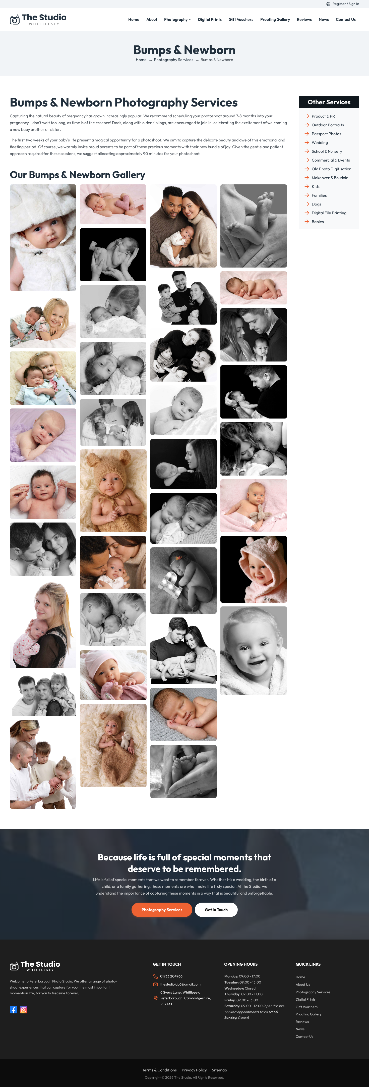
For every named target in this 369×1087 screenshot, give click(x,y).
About (151, 19)
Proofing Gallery (275, 19)
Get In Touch (216, 909)
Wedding (320, 142)
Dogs (316, 203)
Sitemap (219, 1069)
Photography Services (162, 909)
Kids (316, 186)
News (324, 19)
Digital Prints (210, 19)
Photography (176, 19)
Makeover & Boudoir (330, 177)
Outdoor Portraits (328, 124)
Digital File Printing (329, 212)
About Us (303, 984)
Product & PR (323, 116)
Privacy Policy (194, 1069)
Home (133, 19)
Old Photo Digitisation (331, 168)
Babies (318, 221)
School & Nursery (327, 151)
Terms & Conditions (159, 1069)
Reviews (304, 19)
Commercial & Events (331, 160)
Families (319, 195)
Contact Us (346, 19)
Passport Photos (326, 133)
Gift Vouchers (241, 19)
